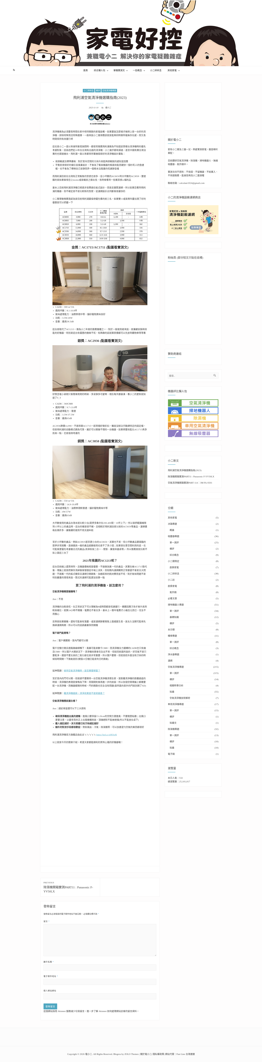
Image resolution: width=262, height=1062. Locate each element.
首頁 (85, 70)
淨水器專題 (173, 654)
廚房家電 (174, 567)
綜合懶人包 (99, 70)
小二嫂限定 (173, 561)
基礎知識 (174, 617)
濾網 (170, 660)
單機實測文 (119, 70)
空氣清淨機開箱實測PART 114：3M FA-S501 (190, 483)
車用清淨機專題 (176, 704)
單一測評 (174, 542)
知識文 (173, 723)
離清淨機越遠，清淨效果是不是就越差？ (84, 693)
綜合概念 (174, 555)
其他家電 (172, 70)
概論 (172, 530)
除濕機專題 (173, 729)
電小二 (108, 107)
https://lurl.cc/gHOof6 (106, 734)
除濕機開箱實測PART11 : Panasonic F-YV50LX (191, 476)
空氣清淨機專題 (109, 90)
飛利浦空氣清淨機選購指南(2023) (185, 470)
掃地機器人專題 (176, 604)
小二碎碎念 (155, 70)
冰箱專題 (172, 524)
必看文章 (172, 598)
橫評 (98, 90)
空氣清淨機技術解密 (180, 698)
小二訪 (171, 580)
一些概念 (137, 70)
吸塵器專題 (173, 536)
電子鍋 (171, 754)
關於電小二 (146, 1054)
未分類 (171, 629)
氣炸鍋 (173, 592)
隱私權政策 (158, 1054)
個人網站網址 (50, 991)
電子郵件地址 (51, 976)
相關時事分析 (176, 685)
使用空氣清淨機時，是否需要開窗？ (82, 670)
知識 (172, 692)
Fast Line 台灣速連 (185, 1054)
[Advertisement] (100, 778)
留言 (47, 921)
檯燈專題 (172, 636)
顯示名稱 (49, 961)
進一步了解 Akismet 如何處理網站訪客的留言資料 (112, 1011)
